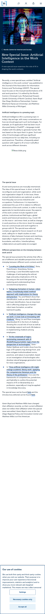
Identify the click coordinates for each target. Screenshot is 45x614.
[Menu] (40, 3)
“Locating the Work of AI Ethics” (22, 266)
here (29, 392)
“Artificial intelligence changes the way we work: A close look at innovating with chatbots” (24, 316)
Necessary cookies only (22, 599)
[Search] (18, 3)
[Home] (4, 3)
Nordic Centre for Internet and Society (18, 50)
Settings (22, 592)
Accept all (22, 607)
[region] (22, 589)
